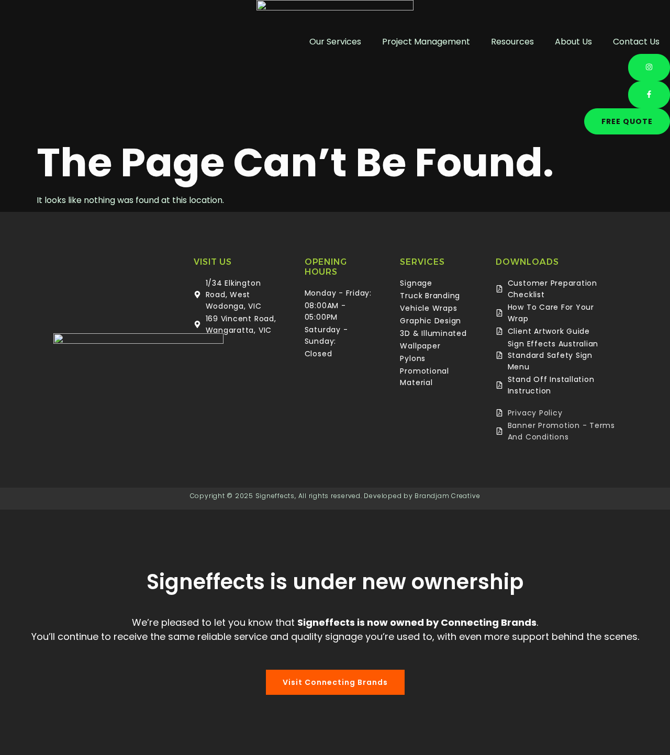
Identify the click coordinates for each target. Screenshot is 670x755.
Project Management (426, 42)
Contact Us (636, 42)
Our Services (335, 42)
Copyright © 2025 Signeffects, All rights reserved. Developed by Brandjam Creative (335, 495)
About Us (573, 42)
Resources (512, 42)
